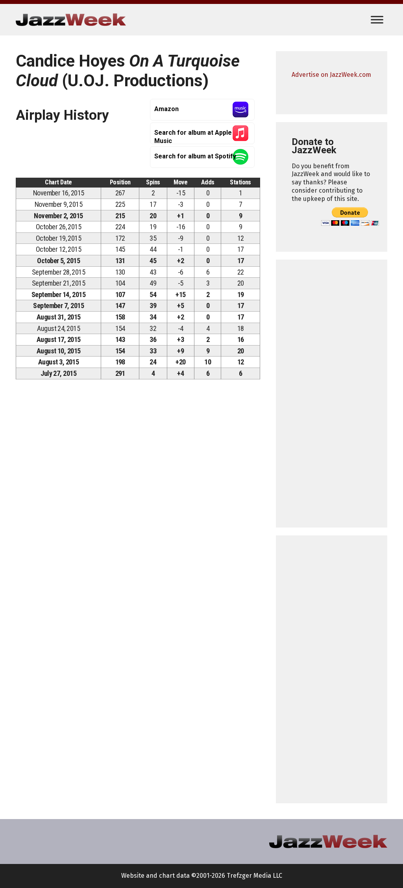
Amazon (166, 109)
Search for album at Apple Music (193, 136)
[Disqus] (138, 495)
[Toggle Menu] (377, 19)
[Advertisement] (332, 393)
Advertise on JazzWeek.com (331, 74)
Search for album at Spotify (195, 156)
